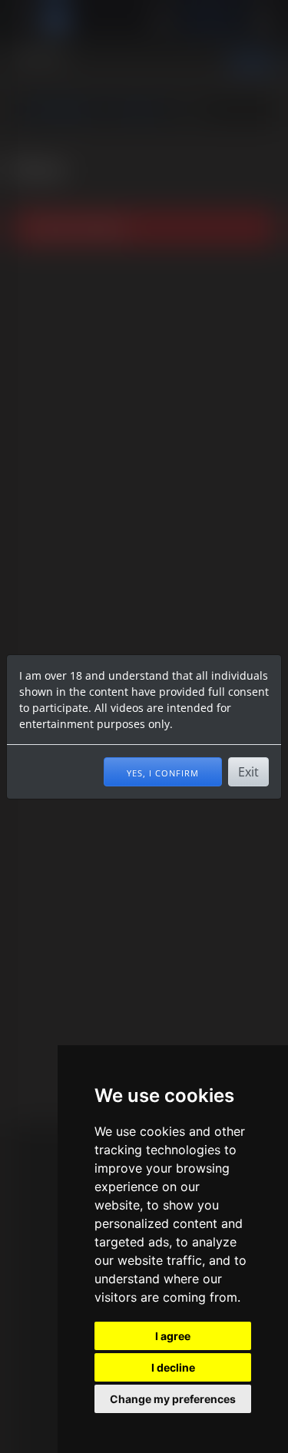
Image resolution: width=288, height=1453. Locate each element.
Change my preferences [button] (173, 1398)
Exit (248, 771)
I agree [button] (172, 1335)
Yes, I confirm (163, 771)
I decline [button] (173, 1367)
